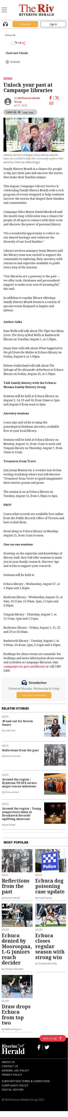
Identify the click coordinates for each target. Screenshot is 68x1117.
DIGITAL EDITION (12, 1089)
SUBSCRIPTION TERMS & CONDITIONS (26, 1081)
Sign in (53, 24)
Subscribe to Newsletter (34, 695)
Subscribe (25, 24)
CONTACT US (10, 1066)
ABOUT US (8, 1062)
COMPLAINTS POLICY (15, 1085)
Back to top (50, 1038)
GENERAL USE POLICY (15, 1070)
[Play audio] (5, 23)
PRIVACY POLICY (12, 1074)
